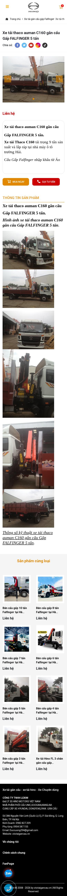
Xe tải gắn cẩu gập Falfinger (39, 19)
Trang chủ (15, 19)
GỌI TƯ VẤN (48, 181)
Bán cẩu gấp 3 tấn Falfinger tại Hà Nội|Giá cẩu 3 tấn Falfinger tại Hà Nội (15, 761)
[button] (33, 99)
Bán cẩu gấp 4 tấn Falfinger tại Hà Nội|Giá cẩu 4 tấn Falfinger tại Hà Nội (48, 711)
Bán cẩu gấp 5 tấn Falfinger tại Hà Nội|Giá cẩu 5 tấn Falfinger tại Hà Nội (15, 711)
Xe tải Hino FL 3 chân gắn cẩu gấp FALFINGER (49, 761)
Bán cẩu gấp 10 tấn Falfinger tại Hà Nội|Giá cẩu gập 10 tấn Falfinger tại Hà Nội (17, 610)
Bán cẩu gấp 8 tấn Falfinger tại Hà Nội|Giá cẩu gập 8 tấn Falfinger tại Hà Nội (49, 610)
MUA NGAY (18, 181)
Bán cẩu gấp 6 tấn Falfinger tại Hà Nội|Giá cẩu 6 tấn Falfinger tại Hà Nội (48, 661)
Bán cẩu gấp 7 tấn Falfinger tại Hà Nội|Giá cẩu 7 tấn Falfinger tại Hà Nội (15, 661)
